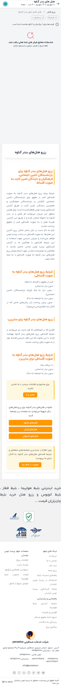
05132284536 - (51, 661)
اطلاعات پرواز (22, 560)
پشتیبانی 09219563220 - (19, 658)
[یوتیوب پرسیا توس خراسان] (43, 672)
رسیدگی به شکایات (48, 622)
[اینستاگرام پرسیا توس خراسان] (28, 672)
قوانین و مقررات (49, 612)
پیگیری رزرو (51, 627)
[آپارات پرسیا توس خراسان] (14, 672)
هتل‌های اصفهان (30, 436)
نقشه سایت (22, 564)
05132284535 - (37, 658)
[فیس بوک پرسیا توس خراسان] (19, 672)
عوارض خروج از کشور (18, 583)
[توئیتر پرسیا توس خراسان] (38, 672)
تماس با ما (30, 394)
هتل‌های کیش (30, 429)
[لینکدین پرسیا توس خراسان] (24, 672)
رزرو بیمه (52, 570)
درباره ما (53, 556)
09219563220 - (52, 658)
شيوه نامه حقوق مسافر (45, 617)
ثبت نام (53, 565)
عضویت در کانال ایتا (30, 464)
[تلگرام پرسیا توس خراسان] (33, 672)
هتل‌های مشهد (31, 422)
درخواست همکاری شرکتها (16, 569)
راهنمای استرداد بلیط (47, 575)
